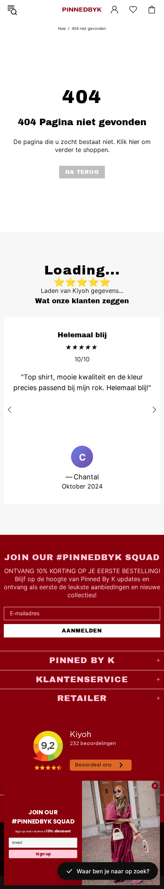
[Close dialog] (154, 785)
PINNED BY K (82, 9)
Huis (62, 28)
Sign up (43, 853)
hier (134, 141)
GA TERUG (82, 172)
